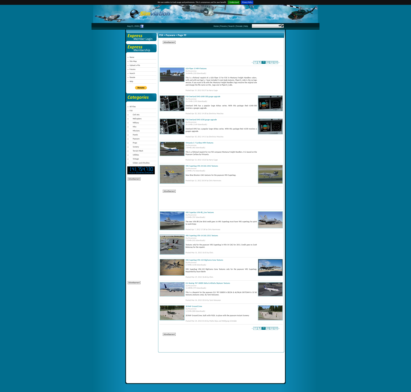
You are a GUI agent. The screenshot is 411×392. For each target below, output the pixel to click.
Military (136, 123)
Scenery (136, 147)
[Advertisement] (140, 229)
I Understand (234, 2)
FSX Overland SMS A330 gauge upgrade (201, 120)
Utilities (136, 155)
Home (216, 26)
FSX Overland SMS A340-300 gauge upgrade (203, 97)
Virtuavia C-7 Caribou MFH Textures (199, 143)
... (252, 62)
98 (259, 62)
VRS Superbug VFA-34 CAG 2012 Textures (202, 166)
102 (276, 62)
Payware (136, 139)
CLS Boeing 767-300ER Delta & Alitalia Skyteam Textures (208, 283)
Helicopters (137, 119)
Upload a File (135, 65)
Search (231, 26)
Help (246, 26)
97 (255, 62)
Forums (223, 26)
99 (264, 62)
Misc (134, 127)
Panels (135, 135)
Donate (239, 26)
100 (267, 62)
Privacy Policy (247, 2)
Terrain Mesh (138, 151)
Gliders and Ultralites (141, 163)
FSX (131, 111)
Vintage (136, 159)
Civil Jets (136, 115)
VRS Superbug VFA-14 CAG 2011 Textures (202, 236)
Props (135, 143)
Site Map (133, 61)
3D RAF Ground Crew (194, 306)
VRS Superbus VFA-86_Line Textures (200, 213)
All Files (133, 107)
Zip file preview (191, 71)
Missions (136, 131)
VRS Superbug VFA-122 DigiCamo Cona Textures (204, 260)
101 (272, 62)
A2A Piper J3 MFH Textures (196, 69)
